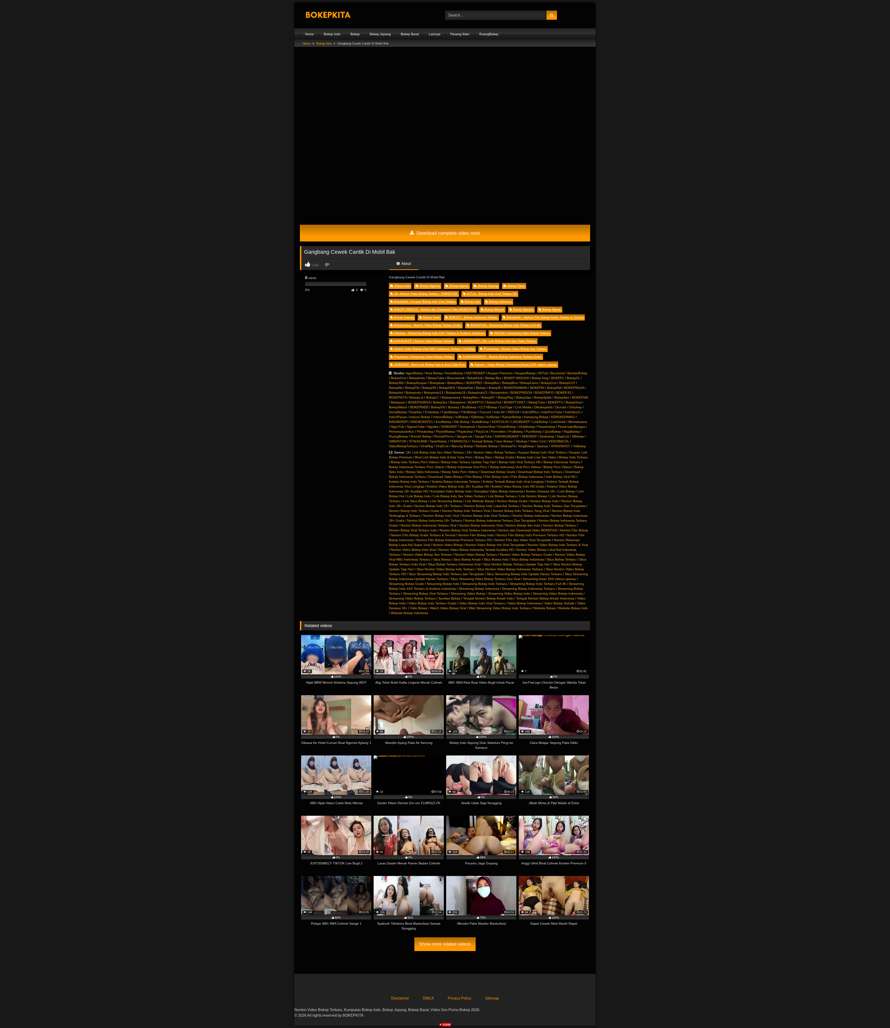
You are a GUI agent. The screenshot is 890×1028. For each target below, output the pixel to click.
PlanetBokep (445, 431)
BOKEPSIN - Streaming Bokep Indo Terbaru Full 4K (505, 325)
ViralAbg (427, 446)
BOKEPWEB (419, 407)
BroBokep (469, 407)
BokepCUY (567, 383)
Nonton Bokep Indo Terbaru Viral (466, 511)
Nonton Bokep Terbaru (559, 525)
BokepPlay (505, 397)
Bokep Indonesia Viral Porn (467, 467)
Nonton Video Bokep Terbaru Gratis (526, 554)
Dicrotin (560, 407)
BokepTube (536, 402)
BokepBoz (492, 383)
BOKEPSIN (580, 397)
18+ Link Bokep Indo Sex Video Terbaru (435, 452)
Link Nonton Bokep (533, 496)
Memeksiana (577, 422)
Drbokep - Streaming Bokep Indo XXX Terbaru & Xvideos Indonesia (439, 333)
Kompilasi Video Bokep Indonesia (498, 491)
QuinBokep (553, 431)
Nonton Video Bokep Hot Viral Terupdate (495, 545)
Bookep (453, 407)
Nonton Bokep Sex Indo (522, 525)
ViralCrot (442, 446)
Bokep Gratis (504, 457)
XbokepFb (507, 446)
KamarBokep (511, 417)
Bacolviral (557, 373)
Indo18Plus (530, 412)
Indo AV (499, 412)
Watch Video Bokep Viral (448, 608)
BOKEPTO (476, 402)
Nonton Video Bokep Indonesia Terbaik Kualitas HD (476, 550)
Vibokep (521, 441)
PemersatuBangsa (571, 426)
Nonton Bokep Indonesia (530, 515)
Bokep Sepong (488, 286)
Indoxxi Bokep (420, 417)
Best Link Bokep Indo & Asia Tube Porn (443, 457)
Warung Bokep (462, 446)
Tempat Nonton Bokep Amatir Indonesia (545, 598)
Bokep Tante (516, 286)
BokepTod (493, 402)
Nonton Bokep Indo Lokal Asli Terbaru (491, 506)
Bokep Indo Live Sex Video (536, 457)
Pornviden (498, 431)
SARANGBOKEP (507, 436)
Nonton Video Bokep (448, 545)
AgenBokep (414, 373)
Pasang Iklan (459, 34)
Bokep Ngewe (459, 286)
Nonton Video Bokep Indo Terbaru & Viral (558, 545)
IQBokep (477, 417)
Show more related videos (445, 944)
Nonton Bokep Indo (544, 501)
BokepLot (416, 397)
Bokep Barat (410, 34)
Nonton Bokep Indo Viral (441, 515)
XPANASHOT (560, 446)
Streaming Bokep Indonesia (479, 588)
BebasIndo (417, 378)
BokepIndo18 (455, 392)
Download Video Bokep (446, 477)
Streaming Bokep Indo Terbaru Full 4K (538, 584)
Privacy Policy (459, 998)
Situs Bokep (442, 559)
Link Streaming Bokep (446, 501)
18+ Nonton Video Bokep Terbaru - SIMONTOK (426, 293)
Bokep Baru (483, 457)
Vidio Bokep (418, 608)
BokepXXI (438, 407)
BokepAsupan (417, 383)
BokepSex (561, 397)
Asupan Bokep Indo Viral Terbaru (542, 452)
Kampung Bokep (536, 417)
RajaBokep (572, 431)
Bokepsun (398, 402)
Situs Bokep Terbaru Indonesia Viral (454, 564)
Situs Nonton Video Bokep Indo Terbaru (445, 569)
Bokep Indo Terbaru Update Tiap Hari (468, 462)
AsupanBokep (525, 373)
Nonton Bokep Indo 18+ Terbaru (437, 506)
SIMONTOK (397, 441)
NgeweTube (416, 426)
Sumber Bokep (449, 598)
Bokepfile (395, 388)
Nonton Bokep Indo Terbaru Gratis (414, 511)
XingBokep (526, 446)
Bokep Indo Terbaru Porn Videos (415, 462)
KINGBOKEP (398, 422)
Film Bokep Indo (497, 477)
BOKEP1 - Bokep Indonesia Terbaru (473, 317)
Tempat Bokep (482, 441)
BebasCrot (398, 378)
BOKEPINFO (544, 392)
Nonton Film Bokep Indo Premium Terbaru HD (530, 535)
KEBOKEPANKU (563, 417)
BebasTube (436, 378)
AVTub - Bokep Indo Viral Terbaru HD (492, 293)
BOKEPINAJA (574, 388)
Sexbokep (547, 436)
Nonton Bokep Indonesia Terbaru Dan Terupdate (500, 520)
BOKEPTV (555, 402)
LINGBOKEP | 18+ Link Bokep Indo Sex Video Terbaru (499, 341)
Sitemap (492, 998)
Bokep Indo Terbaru (573, 457)
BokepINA (554, 388)
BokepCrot (548, 383)
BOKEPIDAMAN (515, 388)
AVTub (543, 373)
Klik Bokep (461, 422)
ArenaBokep (454, 373)
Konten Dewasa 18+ (541, 491)
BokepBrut (510, 383)
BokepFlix (412, 388)
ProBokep (516, 431)
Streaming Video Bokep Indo (509, 593)
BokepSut (440, 402)
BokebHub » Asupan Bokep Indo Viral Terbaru (424, 301)
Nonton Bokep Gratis (512, 501)
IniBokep (461, 417)
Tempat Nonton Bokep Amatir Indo (488, 598)
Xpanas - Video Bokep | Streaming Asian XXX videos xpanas (515, 364)
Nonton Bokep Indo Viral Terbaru (486, 515)
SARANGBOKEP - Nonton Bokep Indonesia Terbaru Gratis (502, 357)
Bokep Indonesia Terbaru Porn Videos (417, 467)
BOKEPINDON (521, 392)
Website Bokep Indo (573, 608)
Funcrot (485, 412)
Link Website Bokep (479, 501)
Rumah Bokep (421, 436)
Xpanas (542, 446)
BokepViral (574, 402)
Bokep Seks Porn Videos (460, 472)
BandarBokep (577, 373)
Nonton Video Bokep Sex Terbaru (427, 554)
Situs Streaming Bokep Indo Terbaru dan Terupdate (446, 574)
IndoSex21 (573, 412)
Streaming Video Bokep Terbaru (412, 598)
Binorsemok (455, 378)
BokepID (495, 388)
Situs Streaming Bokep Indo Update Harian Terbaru (524, 574)
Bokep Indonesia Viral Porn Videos (515, 467)
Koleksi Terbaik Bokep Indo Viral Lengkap (513, 481)
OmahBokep (507, 426)
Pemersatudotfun (401, 431)
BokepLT (432, 397)
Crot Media (523, 407)
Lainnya (434, 34)
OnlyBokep (527, 426)
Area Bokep (433, 373)
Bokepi (481, 388)
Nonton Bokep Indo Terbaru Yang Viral (521, 511)
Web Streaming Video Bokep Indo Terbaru (500, 608)
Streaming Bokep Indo (443, 584)
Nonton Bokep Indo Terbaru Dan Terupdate (553, 506)
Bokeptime (457, 402)
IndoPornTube (551, 412)
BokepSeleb (543, 397)
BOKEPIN (537, 388)
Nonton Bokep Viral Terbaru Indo (413, 530)
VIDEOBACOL (558, 441)
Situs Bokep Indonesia (527, 559)
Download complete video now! (447, 233)
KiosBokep (443, 422)
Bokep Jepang (380, 34)
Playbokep (465, 431)
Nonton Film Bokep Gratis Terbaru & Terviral (423, 535)
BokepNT (488, 397)
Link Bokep (567, 491)
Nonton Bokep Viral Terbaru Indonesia (468, 530)
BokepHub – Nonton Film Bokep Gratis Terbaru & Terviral (545, 317)
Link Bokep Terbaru (502, 496)
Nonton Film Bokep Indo (476, 535)
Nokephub (467, 426)
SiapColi (563, 436)
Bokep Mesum (494, 309)
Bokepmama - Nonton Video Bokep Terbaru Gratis (427, 325)
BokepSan (523, 397)
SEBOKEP (529, 436)
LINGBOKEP (520, 422)
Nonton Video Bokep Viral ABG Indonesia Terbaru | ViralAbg (434, 349)
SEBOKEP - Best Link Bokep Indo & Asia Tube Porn (429, 364)
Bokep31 (573, 378)
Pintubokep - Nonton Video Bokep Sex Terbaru (515, 349)
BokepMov (471, 397)
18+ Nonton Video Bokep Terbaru (491, 452)
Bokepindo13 (433, 392)
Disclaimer (400, 998)
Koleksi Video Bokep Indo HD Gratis (518, 486)
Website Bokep (487, 446)
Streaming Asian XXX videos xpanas (549, 579)
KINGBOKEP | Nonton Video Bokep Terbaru (423, 341)
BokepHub (465, 388)
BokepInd (396, 392)
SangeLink (464, 436)
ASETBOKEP (475, 373)
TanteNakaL (438, 441)
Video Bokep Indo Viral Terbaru (482, 603)
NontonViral (486, 426)
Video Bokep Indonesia (524, 603)
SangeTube (483, 436)
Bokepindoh (499, 392)
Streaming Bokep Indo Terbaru (484, 584)
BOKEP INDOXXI (516, 378)
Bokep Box (493, 378)
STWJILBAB (418, 441)
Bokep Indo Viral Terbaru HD (520, 462)
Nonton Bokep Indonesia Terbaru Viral (428, 525)
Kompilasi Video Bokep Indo (451, 491)
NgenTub (397, 426)
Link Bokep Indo (419, 496)
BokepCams (529, 383)
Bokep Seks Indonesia (422, 472)
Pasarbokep (546, 426)
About (405, 264)
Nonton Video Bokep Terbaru (476, 554)
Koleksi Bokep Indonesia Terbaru (456, 481)
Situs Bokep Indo (496, 559)
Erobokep (432, 412)
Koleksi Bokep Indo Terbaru (409, 481)
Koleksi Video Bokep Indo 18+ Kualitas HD (458, 486)
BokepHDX (447, 388)
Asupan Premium (500, 373)
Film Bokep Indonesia (527, 477)
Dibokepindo (543, 407)
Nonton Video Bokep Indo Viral (413, 550)
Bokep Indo (332, 34)
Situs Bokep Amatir (467, 559)
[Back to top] (876, 1014)
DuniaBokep (398, 412)
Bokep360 (396, 383)
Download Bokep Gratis (498, 472)
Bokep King (540, 378)
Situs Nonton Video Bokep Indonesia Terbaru (510, 569)
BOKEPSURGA (419, 402)
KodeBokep (480, 422)
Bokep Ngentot (430, 286)
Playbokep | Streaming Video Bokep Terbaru (423, 357)
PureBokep (534, 431)
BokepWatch (398, 407)
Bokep (355, 34)
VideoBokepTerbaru (403, 446)
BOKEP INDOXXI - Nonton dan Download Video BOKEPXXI (434, 309)
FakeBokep (450, 412)
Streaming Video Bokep (468, 593)
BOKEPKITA (398, 397)
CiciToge (506, 407)
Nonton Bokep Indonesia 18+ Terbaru (434, 520)
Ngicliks (433, 426)
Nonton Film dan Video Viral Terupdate (522, 540)
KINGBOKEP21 (421, 422)
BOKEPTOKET (515, 402)
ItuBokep (492, 417)
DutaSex (416, 412)
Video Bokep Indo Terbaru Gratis (432, 603)
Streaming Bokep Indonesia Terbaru (528, 588)
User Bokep (504, 441)
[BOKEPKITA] (334, 15)
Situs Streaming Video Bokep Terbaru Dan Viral (485, 579)
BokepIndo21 (478, 392)
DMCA (428, 998)
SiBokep (578, 436)
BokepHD (429, 388)
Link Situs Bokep (415, 501)
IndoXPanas (398, 417)
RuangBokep (488, 34)
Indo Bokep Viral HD (560, 477)
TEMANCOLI (459, 441)
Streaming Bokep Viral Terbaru (425, 593)
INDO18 (513, 412)
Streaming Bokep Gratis (406, 584)
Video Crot (538, 441)
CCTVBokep (488, 407)
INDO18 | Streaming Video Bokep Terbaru (522, 333)
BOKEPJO (563, 392)
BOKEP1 (557, 378)
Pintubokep (425, 431)
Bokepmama (451, 397)
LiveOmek (558, 422)
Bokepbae (437, 383)
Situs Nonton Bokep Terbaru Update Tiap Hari (516, 564)
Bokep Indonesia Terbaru (562, 462)
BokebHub (475, 378)
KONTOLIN (500, 422)
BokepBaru (455, 383)
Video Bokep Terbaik (559, 603)
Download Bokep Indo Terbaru (540, 472)
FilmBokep (469, 412)
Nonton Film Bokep (574, 530)
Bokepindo (413, 392)
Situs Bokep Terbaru (561, 559)
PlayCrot (482, 431)
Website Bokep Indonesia (409, 613)
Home (309, 34)
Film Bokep (473, 477)
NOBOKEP (449, 426)
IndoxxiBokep (443, 417)
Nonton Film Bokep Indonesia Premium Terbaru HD (454, 540)
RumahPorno (444, 436)
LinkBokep (540, 422)
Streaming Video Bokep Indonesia (558, 593)
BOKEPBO (474, 383)
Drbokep (575, 407)
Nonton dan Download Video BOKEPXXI (527, 530)
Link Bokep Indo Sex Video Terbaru (459, 496)
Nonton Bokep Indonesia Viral (481, 525)
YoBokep (579, 446)
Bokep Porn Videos (558, 467)
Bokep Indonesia (500, 301)
